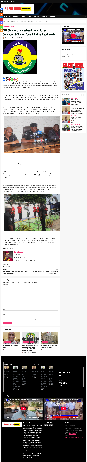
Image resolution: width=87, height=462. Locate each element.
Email (4, 309)
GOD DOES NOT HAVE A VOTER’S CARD (10, 346)
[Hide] (0, 33)
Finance (23, 16)
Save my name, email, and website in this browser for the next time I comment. (24, 320)
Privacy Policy (52, 16)
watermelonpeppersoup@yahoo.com (74, 437)
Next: (45, 271)
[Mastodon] (1, 22)
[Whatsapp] (12, 79)
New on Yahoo (36, 16)
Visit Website (19, 260)
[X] (7, 79)
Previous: (15, 271)
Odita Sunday (8, 37)
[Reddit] (1, 14)
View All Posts (29, 260)
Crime (28, 342)
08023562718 (72, 433)
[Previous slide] (81, 95)
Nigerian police (9, 266)
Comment (6, 284)
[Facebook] (4, 79)
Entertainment (16, 16)
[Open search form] (85, 16)
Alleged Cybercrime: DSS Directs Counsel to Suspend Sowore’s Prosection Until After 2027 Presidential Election (30, 348)
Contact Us (44, 16)
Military (75, 98)
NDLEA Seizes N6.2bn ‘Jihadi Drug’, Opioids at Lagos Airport (49, 346)
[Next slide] (83, 95)
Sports (29, 16)
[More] (17, 79)
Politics (9, 342)
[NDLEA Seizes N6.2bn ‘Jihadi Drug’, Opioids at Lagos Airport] (49, 338)
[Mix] (1, 25)
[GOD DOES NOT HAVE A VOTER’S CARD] (11, 338)
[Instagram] (14, 79)
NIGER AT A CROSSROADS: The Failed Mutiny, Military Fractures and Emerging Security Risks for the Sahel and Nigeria (66, 101)
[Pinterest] (9, 79)
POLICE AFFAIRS (10, 26)
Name (5, 304)
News (5, 16)
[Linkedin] (1, 17)
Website (5, 314)
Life (10, 16)
